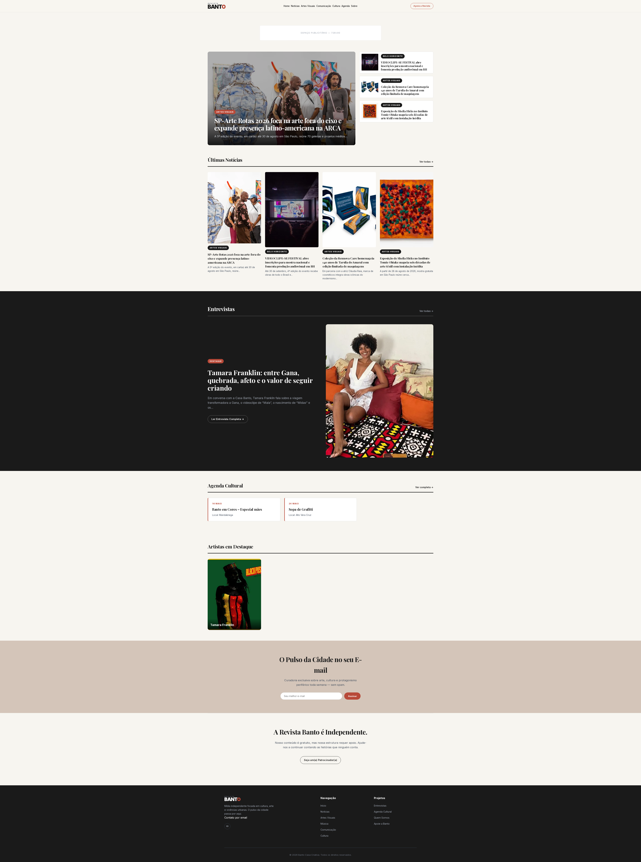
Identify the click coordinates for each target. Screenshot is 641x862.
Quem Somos (381, 817)
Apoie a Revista (421, 6)
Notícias (295, 6)
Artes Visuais (308, 6)
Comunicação (323, 6)
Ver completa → (424, 487)
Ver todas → (426, 161)
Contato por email (235, 817)
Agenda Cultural (383, 811)
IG (227, 826)
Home (287, 6)
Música (324, 823)
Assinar (352, 696)
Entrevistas (380, 805)
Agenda (346, 6)
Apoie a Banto (382, 823)
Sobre (354, 6)
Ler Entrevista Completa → (227, 419)
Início (323, 805)
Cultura (336, 6)
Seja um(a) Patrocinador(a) (320, 760)
